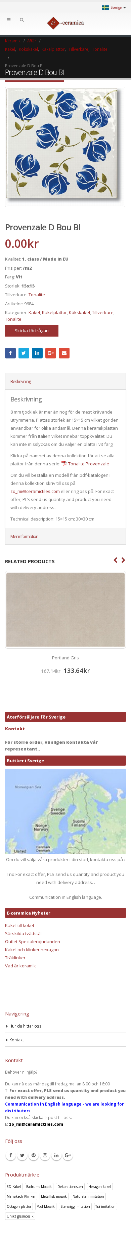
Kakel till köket (19, 925)
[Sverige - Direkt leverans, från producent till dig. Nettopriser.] (65, 23)
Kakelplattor (54, 312)
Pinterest (34, 1155)
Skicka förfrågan (32, 330)
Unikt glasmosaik (20, 1216)
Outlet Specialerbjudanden (32, 941)
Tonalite (37, 295)
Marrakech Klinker (21, 1196)
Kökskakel (79, 312)
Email (64, 353)
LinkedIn (37, 353)
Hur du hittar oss (25, 1026)
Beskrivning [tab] (20, 381)
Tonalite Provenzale (88, 464)
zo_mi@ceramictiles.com (35, 491)
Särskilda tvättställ (24, 933)
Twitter (23, 353)
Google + (50, 353)
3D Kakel (14, 1186)
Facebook (10, 353)
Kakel (34, 312)
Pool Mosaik (46, 1206)
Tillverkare (103, 312)
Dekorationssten (70, 1186)
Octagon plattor (19, 1206)
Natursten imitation (88, 1196)
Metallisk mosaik (54, 1196)
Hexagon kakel (99, 1186)
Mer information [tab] (24, 536)
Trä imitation (105, 1206)
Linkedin (56, 1155)
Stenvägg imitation (75, 1206)
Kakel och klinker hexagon (32, 950)
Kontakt (15, 729)
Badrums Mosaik (39, 1186)
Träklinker (15, 958)
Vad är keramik (20, 966)
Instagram (45, 1155)
